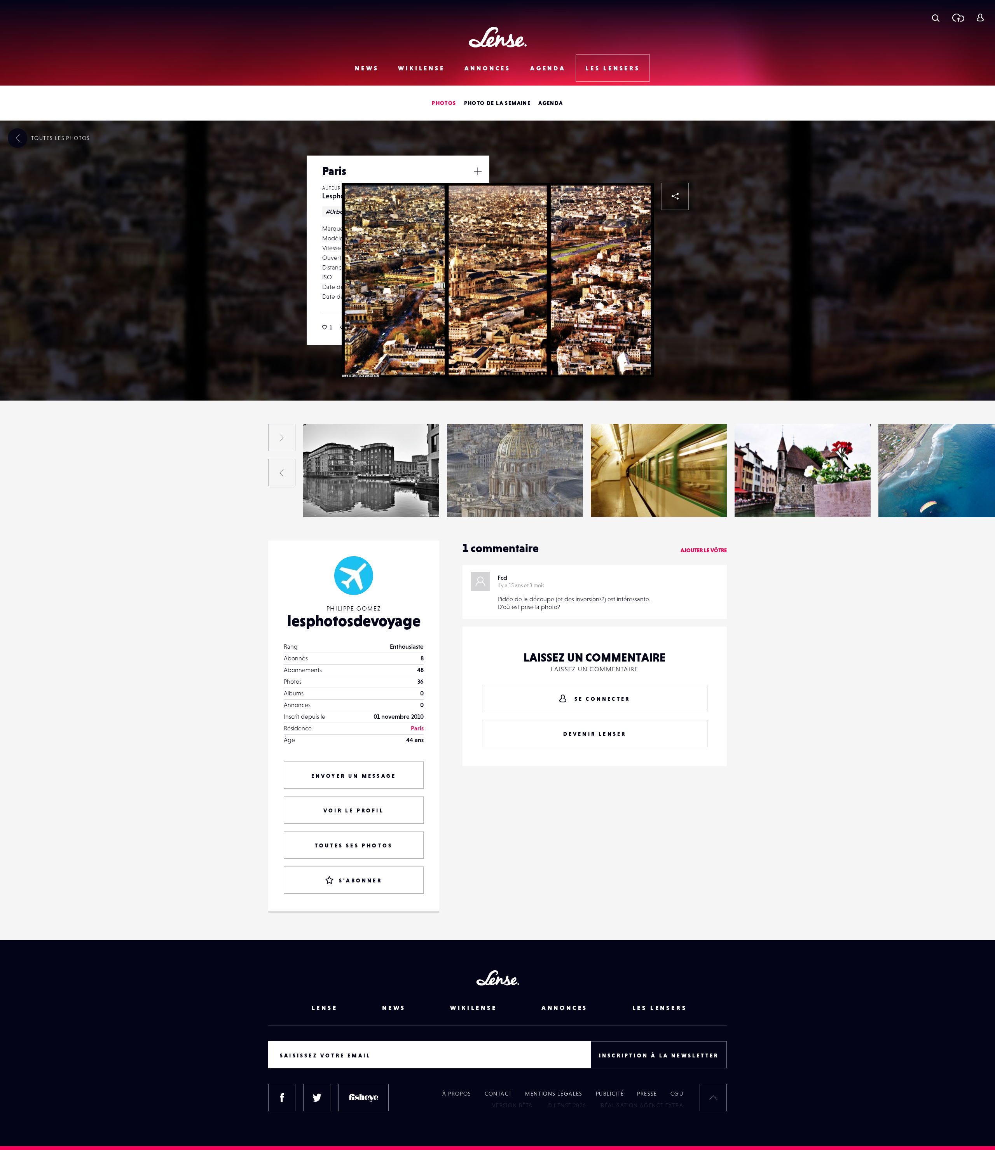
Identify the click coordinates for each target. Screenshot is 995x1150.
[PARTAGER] (675, 196)
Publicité (610, 1093)
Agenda (548, 68)
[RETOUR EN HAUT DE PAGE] (713, 1097)
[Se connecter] (980, 17)
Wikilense (421, 68)
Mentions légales (553, 1093)
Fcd (502, 577)
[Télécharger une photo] (958, 17)
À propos (456, 1093)
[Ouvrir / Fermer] (477, 171)
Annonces (487, 68)
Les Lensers (612, 68)
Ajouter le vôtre (704, 550)
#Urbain (337, 211)
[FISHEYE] (363, 1097)
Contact (498, 1093)
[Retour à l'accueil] (498, 37)
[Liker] (636, 200)
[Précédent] (281, 472)
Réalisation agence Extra (642, 1105)
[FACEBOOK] (281, 1097)
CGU (676, 1093)
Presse (647, 1093)
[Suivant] (281, 437)
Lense (325, 1007)
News (367, 68)
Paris (417, 728)
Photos (444, 103)
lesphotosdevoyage (354, 621)
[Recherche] (936, 17)
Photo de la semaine (497, 103)
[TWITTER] (316, 1097)
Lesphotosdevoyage (51, 500)
